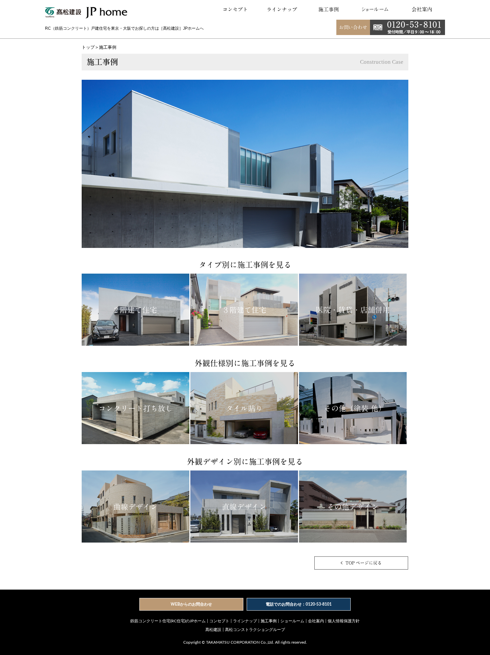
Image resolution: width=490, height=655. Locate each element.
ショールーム (292, 621)
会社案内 (316, 621)
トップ (88, 47)
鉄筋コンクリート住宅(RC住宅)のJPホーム (168, 621)
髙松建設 (213, 630)
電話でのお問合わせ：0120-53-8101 (299, 604)
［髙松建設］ (171, 28)
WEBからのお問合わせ (191, 604)
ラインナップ (245, 621)
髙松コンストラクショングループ (255, 630)
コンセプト (219, 621)
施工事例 (269, 621)
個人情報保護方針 (344, 621)
